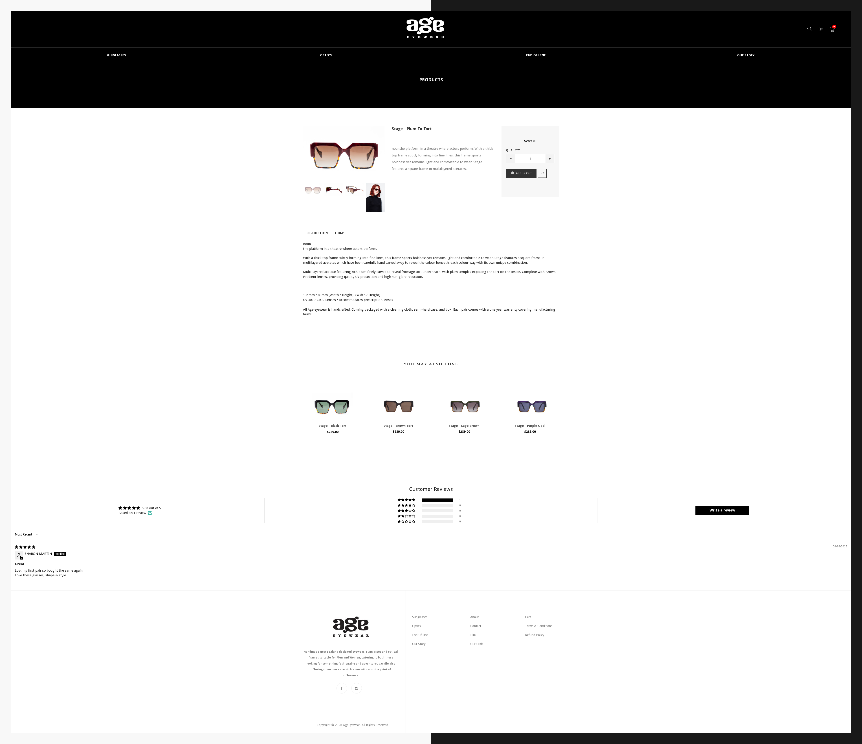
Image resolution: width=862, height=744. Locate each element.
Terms (339, 233)
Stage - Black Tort (333, 426)
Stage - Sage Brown (464, 426)
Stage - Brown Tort (398, 426)
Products (431, 79)
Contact (475, 626)
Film (473, 635)
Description (317, 233)
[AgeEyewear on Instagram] (356, 688)
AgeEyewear (351, 725)
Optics (416, 626)
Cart (528, 617)
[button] (407, 500)
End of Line (420, 635)
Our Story (419, 644)
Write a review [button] (722, 510)
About (474, 617)
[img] (25, 547)
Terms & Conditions (538, 626)
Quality (513, 150)
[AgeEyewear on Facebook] (341, 688)
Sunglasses (419, 617)
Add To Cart (524, 173)
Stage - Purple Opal (530, 426)
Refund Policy (534, 635)
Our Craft (476, 644)
